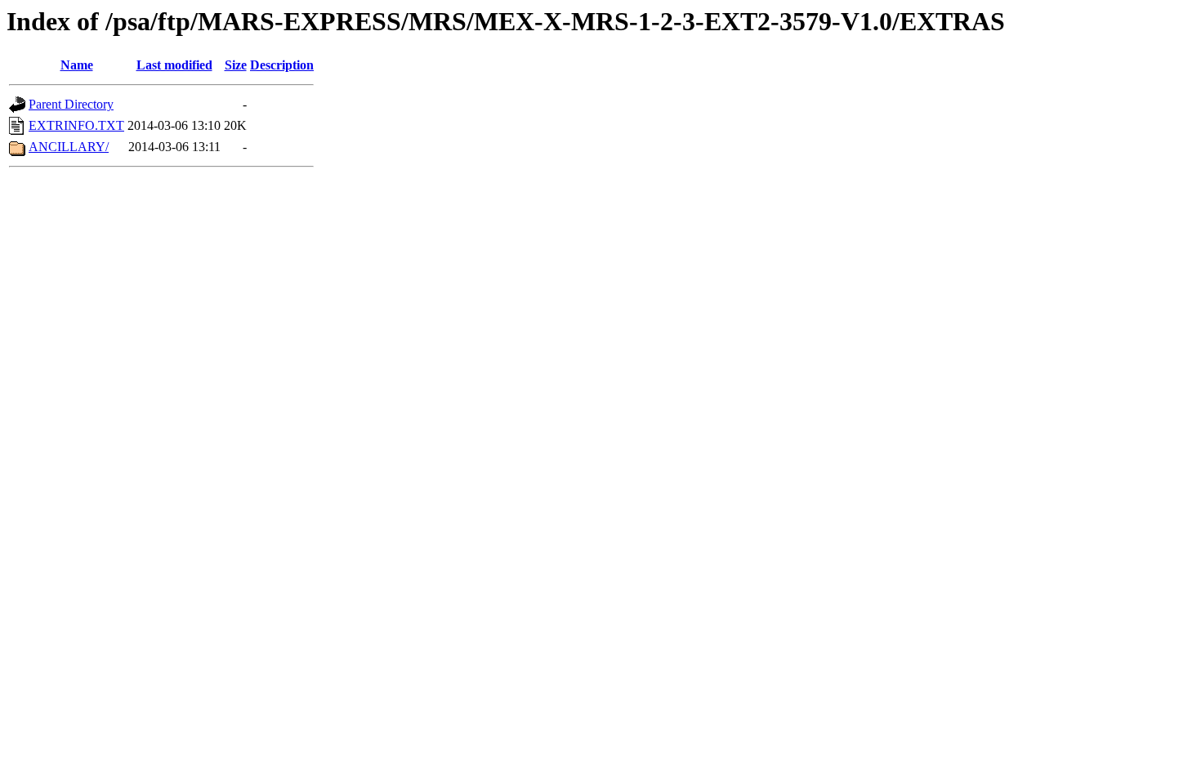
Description (282, 65)
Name (76, 65)
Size (236, 65)
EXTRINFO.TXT (76, 125)
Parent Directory (71, 104)
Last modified (174, 65)
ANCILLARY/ (69, 147)
